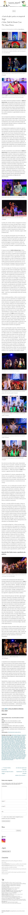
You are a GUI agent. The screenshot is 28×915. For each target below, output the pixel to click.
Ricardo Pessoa (10, 755)
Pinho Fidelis (20, 754)
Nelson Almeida (5, 753)
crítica (24, 883)
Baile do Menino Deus (12, 738)
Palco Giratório (5, 897)
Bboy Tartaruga (14, 739)
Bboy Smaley (8, 739)
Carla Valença (18, 740)
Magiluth (15, 892)
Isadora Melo (7, 747)
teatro (4, 901)
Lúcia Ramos (9, 751)
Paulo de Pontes (4, 898)
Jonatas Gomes (10, 748)
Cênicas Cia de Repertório (6, 884)
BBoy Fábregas (13, 739)
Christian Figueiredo (20, 741)
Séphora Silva (7, 757)
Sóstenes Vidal (21, 757)
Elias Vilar (11, 743)
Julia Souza (12, 749)
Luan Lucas (7, 750)
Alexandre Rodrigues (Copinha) (19, 735)
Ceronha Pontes (18, 882)
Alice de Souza (5, 736)
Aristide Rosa (17, 737)
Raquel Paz (19, 755)
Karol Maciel (18, 749)
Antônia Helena (17, 736)
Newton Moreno (5, 895)
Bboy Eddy (7, 739)
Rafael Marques (12, 755)
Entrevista (18, 884)
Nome (3, 801)
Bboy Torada (22, 739)
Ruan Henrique (5, 756)
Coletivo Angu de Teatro (7, 883)
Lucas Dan (18, 750)
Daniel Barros (13, 884)
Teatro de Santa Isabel (12, 902)
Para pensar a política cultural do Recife (18, 864)
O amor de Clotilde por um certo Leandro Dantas (11, 896)
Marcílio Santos (7, 752)
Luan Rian (13, 750)
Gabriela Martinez (15, 745)
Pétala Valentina (13, 754)
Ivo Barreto (19, 890)
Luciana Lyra (10, 892)
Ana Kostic (11, 736)
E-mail (3, 806)
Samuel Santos (22, 900)
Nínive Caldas (11, 895)
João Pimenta (23, 747)
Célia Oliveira (12, 741)
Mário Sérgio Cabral (19, 894)
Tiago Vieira (18, 758)
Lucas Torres (5, 892)
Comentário (4, 786)
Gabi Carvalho (7, 745)
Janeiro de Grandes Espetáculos (11, 891)
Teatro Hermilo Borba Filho (7, 903)
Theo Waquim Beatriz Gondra (8, 758)
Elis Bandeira (17, 743)
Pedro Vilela (10, 898)
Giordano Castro (7, 889)
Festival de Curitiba (5, 886)
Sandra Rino (12, 756)
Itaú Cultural (14, 890)
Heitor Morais (8, 746)
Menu (14, 10)
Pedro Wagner (16, 898)
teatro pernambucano (16, 903)
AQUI (6, 709)
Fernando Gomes (16, 744)
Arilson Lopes (10, 737)
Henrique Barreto (15, 746)
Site (2, 811)
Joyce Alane (6, 749)
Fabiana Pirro (13, 885)
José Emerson (18, 748)
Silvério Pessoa (14, 757)
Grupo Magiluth (6, 890)
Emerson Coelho (8, 744)
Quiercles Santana (5, 900)
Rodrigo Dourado (15, 900)
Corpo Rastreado (17, 883)
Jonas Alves (4, 748)
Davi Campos (12, 742)
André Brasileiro (5, 882)
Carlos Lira (6, 741)
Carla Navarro (11, 740)
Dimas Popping (19, 742)
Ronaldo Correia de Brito (20, 755)
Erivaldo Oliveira (6, 885)
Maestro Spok (15, 751)
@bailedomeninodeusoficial (14, 732)
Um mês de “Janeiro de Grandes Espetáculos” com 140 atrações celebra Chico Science (20, 771)
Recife (10, 900)
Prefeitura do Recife (6, 899)
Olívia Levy (20, 753)
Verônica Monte (9, 759)
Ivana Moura (21, 29)
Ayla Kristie (4, 738)
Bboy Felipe (19, 739)
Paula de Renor (12, 897)
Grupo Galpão (14, 889)
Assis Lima (22, 737)
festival (18, 885)
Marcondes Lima (15, 752)
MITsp (13, 894)
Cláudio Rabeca (5, 742)
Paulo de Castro (19, 897)
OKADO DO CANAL (13, 753)
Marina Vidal (22, 752)
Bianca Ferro (4, 740)
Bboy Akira (20, 738)
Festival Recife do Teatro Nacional (10, 888)
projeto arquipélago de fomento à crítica (18, 899)
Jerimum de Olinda (15, 747)
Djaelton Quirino (5, 872)
